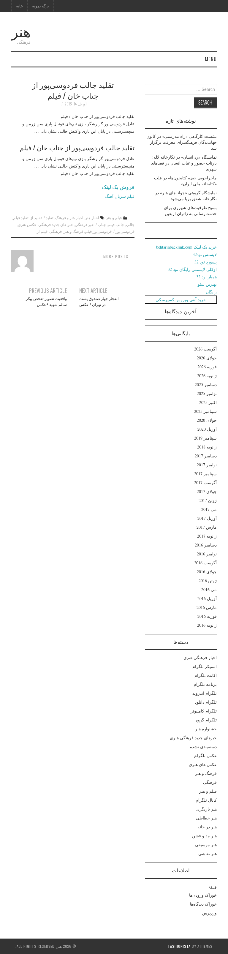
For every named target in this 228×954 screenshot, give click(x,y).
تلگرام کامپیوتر (204, 711)
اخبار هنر (92, 217)
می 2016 (209, 589)
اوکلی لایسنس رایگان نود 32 (192, 269)
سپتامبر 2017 (205, 473)
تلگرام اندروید (204, 693)
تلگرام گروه (206, 720)
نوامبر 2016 (207, 554)
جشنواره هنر (206, 729)
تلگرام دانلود (206, 702)
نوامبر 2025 (207, 393)
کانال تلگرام (206, 800)
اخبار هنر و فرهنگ (69, 217)
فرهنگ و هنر (73, 231)
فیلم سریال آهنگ (119, 196)
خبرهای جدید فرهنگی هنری (193, 737)
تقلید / (48, 217)
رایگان (211, 292)
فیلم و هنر (114, 217)
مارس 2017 (207, 527)
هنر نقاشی (207, 853)
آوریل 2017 (207, 518)
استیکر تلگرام (204, 666)
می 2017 (209, 509)
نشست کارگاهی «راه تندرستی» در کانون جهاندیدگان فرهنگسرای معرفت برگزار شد (181, 142)
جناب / (101, 224)
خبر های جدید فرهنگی (55, 224)
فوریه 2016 (207, 616)
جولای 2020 (207, 420)
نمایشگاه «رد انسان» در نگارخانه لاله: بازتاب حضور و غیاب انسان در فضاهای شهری (184, 163)
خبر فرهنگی (84, 224)
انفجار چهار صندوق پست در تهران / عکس (99, 301)
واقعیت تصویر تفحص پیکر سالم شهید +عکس (46, 301)
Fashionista (179, 946)
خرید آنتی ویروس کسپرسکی (181, 299)
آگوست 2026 (205, 349)
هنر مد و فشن (204, 835)
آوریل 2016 (207, 598)
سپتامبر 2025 (205, 411)
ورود (213, 886)
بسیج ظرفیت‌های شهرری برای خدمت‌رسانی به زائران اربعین (190, 210)
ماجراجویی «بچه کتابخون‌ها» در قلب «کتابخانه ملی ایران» (185, 181)
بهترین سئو (207, 284)
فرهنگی (55, 231)
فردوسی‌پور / (123, 231)
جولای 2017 (207, 491)
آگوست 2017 (205, 482)
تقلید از (36, 217)
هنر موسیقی (206, 844)
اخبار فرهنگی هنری (200, 657)
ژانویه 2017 (207, 536)
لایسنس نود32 (205, 254)
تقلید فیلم (20, 217)
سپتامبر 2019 (205, 438)
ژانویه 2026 (207, 375)
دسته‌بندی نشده (203, 746)
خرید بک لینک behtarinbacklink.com (186, 247)
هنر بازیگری (206, 809)
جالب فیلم (116, 224)
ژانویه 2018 (207, 447)
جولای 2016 (207, 571)
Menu (211, 59)
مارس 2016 (207, 607)
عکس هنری (27, 224)
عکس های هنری (203, 764)
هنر (21, 30)
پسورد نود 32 (205, 262)
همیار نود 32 (206, 276)
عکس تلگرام (205, 755)
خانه (19, 6)
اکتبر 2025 (208, 402)
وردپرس (209, 913)
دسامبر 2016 (206, 545)
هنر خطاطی (206, 818)
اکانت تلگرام (205, 675)
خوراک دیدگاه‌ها (203, 904)
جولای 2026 (207, 358)
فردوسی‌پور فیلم (98, 231)
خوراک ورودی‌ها (203, 895)
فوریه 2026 (207, 366)
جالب (130, 224)
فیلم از (42, 231)
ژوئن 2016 (208, 580)
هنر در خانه (207, 827)
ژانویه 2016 (207, 625)
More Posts (116, 256)
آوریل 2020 (207, 429)
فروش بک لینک (118, 186)
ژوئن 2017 (208, 500)
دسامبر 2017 (206, 456)
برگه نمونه (40, 6)
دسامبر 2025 (206, 384)
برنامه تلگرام (205, 684)
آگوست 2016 (205, 563)
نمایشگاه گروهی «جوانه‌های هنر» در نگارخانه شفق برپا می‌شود (186, 195)
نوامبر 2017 (207, 464)
